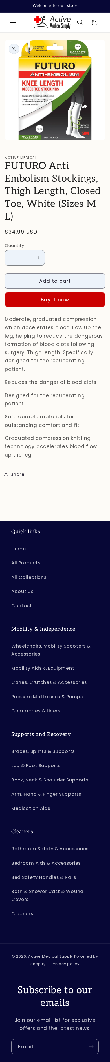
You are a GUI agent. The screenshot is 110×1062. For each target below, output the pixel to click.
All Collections (28, 577)
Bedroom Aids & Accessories (46, 863)
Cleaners (22, 913)
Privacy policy (66, 964)
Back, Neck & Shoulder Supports (50, 780)
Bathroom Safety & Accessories (50, 848)
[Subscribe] (91, 1046)
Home (18, 548)
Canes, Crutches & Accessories (49, 682)
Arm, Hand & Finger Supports (46, 794)
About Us (22, 591)
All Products (25, 563)
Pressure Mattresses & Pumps (47, 696)
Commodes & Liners (35, 711)
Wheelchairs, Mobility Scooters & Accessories (51, 650)
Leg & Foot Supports (36, 765)
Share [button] (17, 474)
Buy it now (55, 299)
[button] (13, 22)
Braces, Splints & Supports (43, 751)
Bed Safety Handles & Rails (43, 877)
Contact (21, 605)
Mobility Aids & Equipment (42, 668)
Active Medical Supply (50, 956)
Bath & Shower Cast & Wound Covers (47, 895)
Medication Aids (30, 808)
